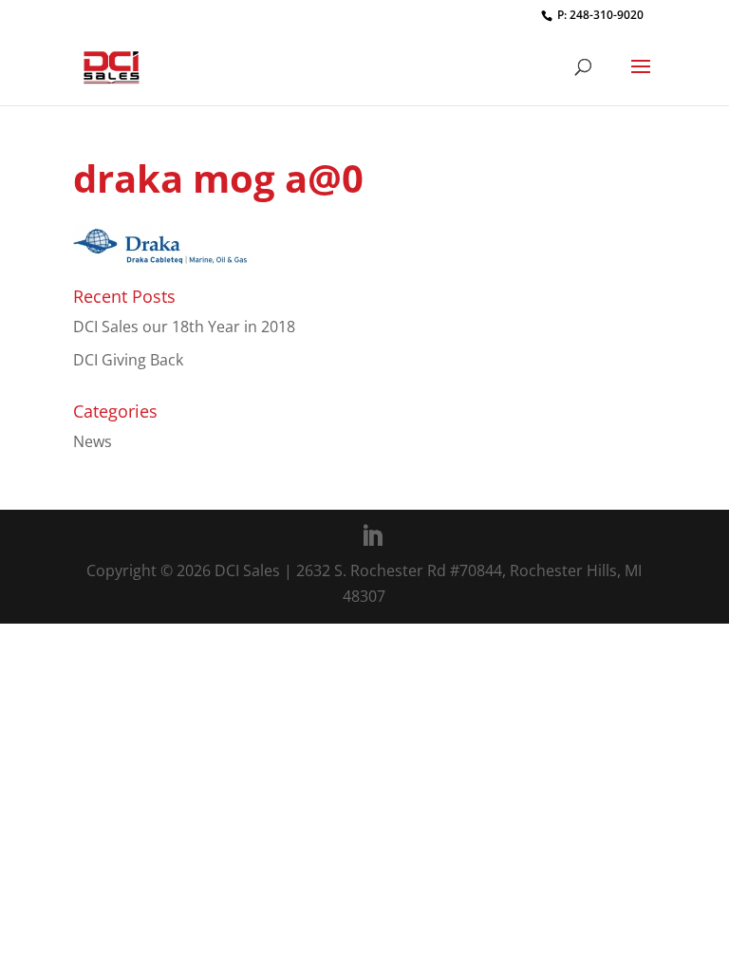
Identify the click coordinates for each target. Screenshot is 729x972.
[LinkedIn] (372, 537)
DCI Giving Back (128, 359)
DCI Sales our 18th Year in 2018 (184, 326)
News (92, 441)
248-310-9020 (607, 15)
